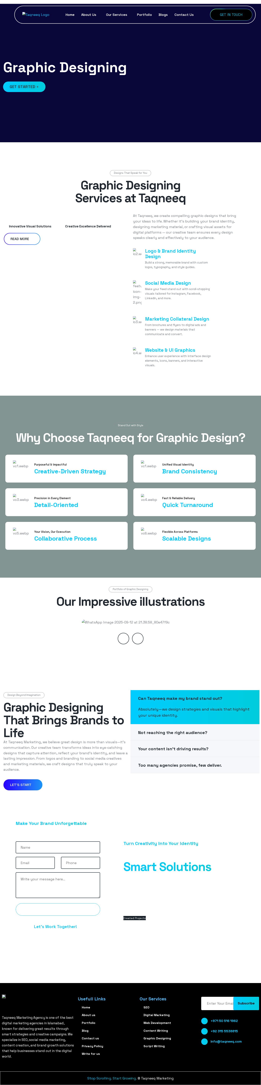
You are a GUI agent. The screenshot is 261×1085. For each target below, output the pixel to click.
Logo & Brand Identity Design (170, 254)
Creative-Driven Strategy (70, 471)
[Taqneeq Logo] (35, 14)
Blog (85, 1031)
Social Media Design (168, 283)
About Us (88, 14)
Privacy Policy (92, 1046)
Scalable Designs (186, 538)
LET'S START (21, 785)
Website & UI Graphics (170, 350)
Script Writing (154, 1046)
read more (20, 239)
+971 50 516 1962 (224, 1021)
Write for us (91, 1054)
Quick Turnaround (187, 505)
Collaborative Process (65, 538)
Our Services (116, 14)
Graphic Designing (157, 1038)
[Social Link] (203, 1061)
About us (88, 1015)
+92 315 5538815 (224, 1031)
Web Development (157, 1023)
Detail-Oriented (56, 505)
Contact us (56, 909)
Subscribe (246, 1003)
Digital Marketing (156, 1015)
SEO (146, 1007)
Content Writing (155, 1031)
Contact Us (184, 14)
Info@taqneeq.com (226, 1041)
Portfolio (144, 14)
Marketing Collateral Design (177, 319)
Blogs (163, 14)
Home (70, 14)
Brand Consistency (189, 471)
